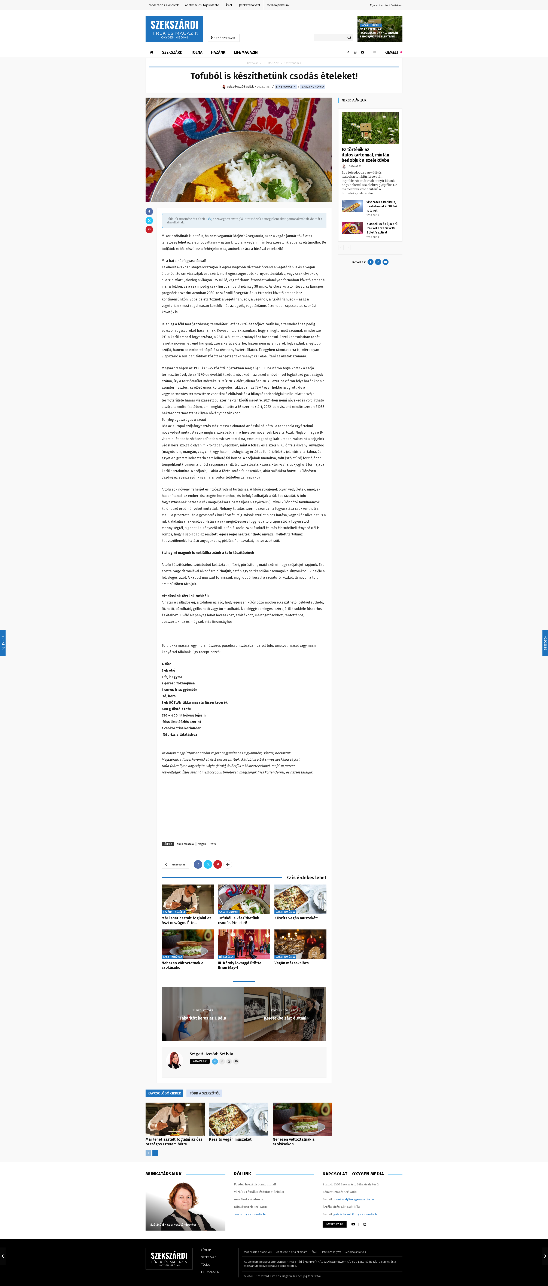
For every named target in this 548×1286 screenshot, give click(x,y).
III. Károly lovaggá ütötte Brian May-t (239, 965)
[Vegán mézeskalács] (300, 944)
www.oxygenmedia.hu (251, 1214)
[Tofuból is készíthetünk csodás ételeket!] (244, 899)
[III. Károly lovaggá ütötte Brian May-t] (244, 944)
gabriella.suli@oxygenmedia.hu (355, 1214)
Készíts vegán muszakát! (296, 918)
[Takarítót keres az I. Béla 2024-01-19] (3, 1256)
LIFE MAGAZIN (271, 63)
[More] (227, 864)
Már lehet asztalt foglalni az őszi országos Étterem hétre (175, 1141)
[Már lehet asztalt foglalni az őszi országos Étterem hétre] (188, 899)
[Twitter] (208, 864)
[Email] (215, 1061)
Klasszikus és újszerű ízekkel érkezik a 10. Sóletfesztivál (382, 228)
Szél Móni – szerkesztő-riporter (173, 1225)
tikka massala (185, 844)
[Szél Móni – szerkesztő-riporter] (185, 1206)
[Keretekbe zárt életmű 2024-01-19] (545, 1256)
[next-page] (155, 1153)
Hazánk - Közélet (371, 25)
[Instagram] (355, 52)
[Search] (349, 37)
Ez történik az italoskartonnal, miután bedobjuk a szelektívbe (379, 33)
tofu (213, 844)
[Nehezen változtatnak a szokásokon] (188, 944)
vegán (202, 844)
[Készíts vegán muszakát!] (300, 899)
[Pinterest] (217, 864)
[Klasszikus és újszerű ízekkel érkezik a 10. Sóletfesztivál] (352, 228)
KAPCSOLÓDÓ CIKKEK (164, 1093)
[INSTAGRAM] (364, 1224)
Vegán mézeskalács (291, 963)
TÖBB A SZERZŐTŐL (205, 1093)
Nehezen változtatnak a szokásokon (182, 965)
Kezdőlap (253, 63)
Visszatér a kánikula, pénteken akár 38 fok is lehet (382, 206)
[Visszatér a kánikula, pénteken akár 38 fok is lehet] (352, 206)
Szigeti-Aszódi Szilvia (211, 1053)
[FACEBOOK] (359, 1224)
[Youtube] (362, 52)
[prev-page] (148, 1153)
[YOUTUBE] (353, 1224)
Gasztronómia (313, 86)
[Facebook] (347, 52)
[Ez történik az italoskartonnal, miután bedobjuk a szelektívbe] (370, 128)
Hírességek (226, 956)
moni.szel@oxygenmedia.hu (353, 1199)
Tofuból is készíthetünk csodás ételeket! (238, 920)
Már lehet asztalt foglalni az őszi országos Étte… (186, 920)
